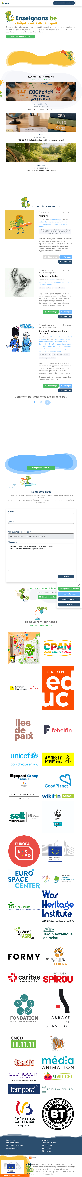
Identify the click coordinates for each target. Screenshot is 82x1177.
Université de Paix (41, 104)
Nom (11, 512)
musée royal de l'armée (47, 358)
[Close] (79, 585)
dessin (59, 354)
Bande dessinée (45, 354)
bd (54, 354)
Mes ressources (12, 1148)
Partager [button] (67, 257)
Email (11, 522)
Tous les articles (49, 1143)
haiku (48, 288)
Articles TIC (47, 1148)
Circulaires (46, 1151)
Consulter (66, 262)
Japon (55, 288)
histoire (66, 354)
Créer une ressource (14, 1145)
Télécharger (52, 257)
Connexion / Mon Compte (63, 3)
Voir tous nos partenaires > (41, 625)
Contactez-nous (69, 604)
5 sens (42, 288)
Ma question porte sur (19, 532)
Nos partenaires (69, 594)
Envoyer (66, 576)
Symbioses (41, 165)
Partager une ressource (20, 36)
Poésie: (61, 288)
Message (13, 542)
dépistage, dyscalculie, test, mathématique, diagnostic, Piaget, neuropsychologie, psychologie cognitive (55, 231)
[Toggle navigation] (78, 3)
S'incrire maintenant (50, 597)
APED (41, 135)
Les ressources (12, 1143)
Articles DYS (47, 1145)
